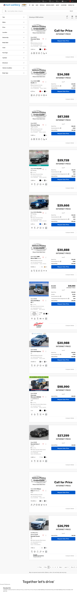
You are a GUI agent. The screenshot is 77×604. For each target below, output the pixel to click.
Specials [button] (42, 5)
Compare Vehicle (70, 57)
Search (71, 11)
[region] (63, 86)
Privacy (22, 589)
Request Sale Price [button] (63, 41)
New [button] (33, 5)
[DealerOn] (7, 588)
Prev (45, 567)
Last (66, 567)
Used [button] (37, 5)
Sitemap (18, 589)
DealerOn (14, 589)
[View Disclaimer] (46, 53)
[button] (47, 157)
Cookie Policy (27, 589)
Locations (63, 5)
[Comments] (46, 184)
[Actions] (46, 39)
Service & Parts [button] (50, 5)
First (40, 567)
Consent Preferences (5, 584)
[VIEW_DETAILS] (39, 27)
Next (61, 567)
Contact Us (71, 5)
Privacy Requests (34, 589)
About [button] (57, 5)
